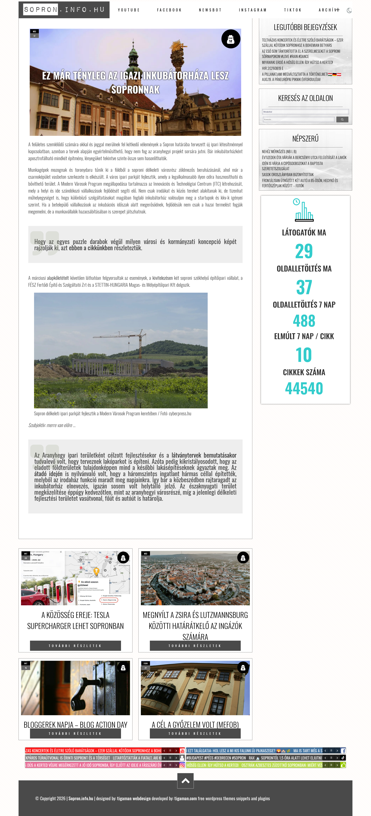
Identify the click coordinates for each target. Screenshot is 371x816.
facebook (169, 9)
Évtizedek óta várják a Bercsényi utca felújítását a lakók (304, 157)
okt (25, 553)
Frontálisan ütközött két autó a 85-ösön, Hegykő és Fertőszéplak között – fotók (300, 183)
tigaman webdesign (134, 798)
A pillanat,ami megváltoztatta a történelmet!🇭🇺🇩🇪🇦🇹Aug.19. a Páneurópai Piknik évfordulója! (301, 77)
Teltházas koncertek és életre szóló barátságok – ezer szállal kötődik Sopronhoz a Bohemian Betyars (302, 42)
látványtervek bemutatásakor (203, 454)
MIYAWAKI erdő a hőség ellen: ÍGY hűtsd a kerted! (297, 62)
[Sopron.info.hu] (64, 16)
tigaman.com (185, 798)
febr (146, 663)
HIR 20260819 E (272, 68)
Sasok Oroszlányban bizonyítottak (288, 174)
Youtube (129, 9)
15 (26, 667)
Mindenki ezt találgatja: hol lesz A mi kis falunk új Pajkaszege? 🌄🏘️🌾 (226, 750)
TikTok (293, 9)
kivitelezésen (162, 277)
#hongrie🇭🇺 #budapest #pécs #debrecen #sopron (197, 758)
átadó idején (48, 473)
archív (328, 9)
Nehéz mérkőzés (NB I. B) (279, 151)
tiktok (343, 758)
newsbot (210, 9)
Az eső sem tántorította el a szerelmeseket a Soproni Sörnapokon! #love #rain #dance (301, 54)
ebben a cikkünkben (90, 247)
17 (34, 35)
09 (26, 558)
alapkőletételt (58, 277)
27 (146, 667)
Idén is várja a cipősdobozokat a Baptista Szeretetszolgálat (292, 166)
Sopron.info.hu (81, 798)
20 (145, 558)
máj (34, 31)
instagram (253, 9)
